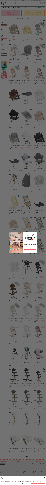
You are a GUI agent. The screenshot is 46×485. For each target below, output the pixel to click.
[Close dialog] (36, 232)
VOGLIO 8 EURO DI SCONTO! (30, 249)
